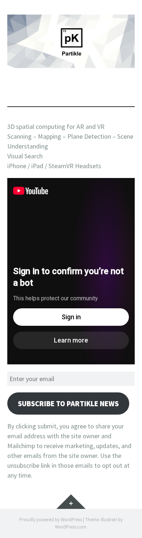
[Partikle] (71, 41)
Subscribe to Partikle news (68, 403)
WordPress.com (70, 527)
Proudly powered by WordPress (50, 520)
